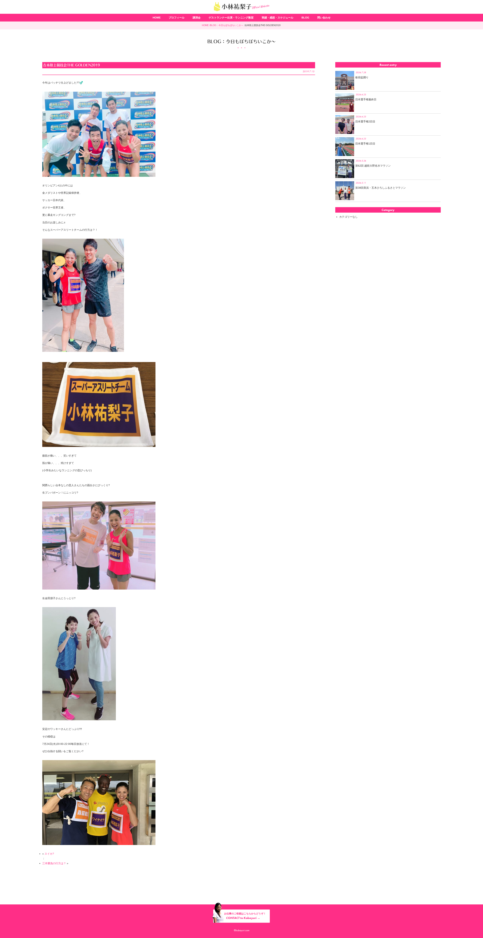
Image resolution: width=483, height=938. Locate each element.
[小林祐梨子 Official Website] (241, 12)
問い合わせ (324, 17)
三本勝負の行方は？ (54, 863)
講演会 (197, 17)
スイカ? (49, 853)
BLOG (305, 17)
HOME (157, 17)
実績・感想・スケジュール (277, 17)
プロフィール (177, 17)
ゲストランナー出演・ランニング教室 (231, 17)
